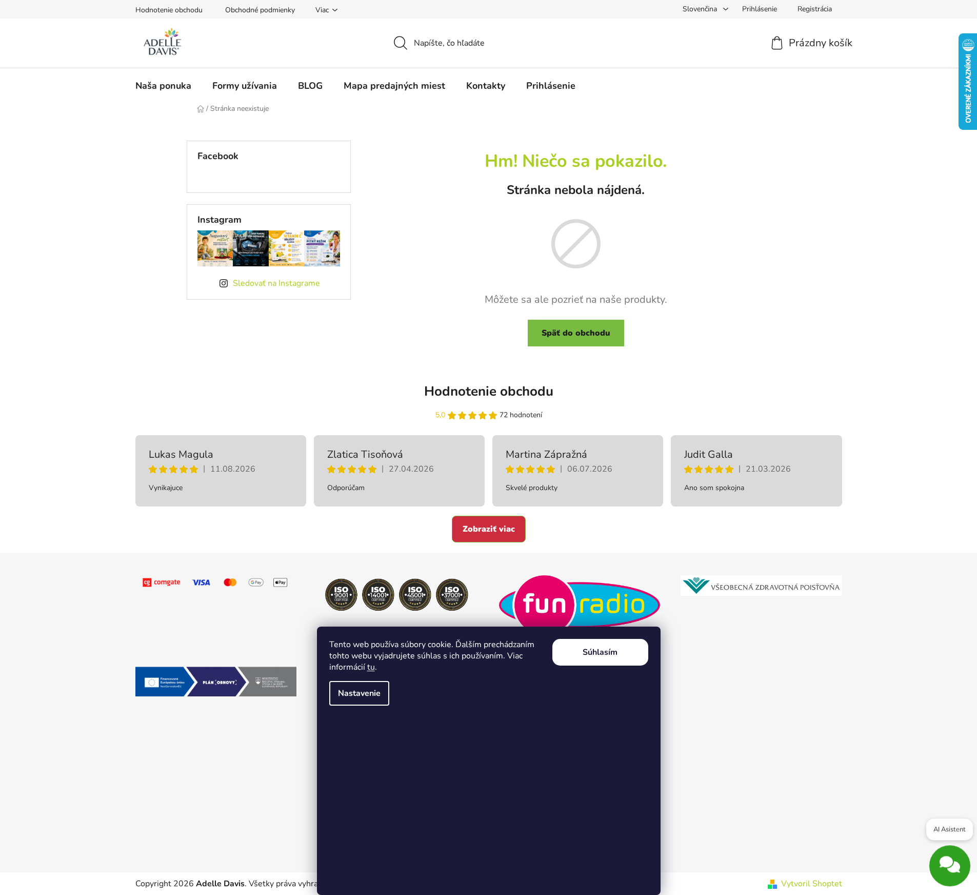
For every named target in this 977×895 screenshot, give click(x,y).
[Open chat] (949, 862)
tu (371, 667)
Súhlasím (600, 652)
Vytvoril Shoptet (811, 883)
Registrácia (814, 9)
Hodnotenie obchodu (169, 10)
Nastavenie (359, 693)
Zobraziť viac (489, 529)
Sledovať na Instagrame (276, 283)
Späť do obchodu (576, 333)
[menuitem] (163, 85)
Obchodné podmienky (260, 10)
